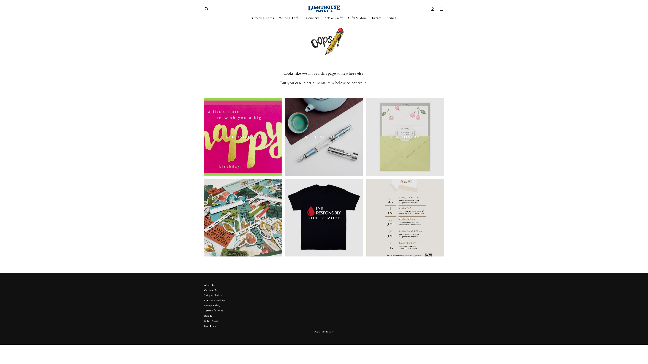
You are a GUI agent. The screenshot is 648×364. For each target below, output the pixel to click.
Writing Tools (289, 18)
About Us (209, 285)
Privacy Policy (212, 305)
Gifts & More (357, 18)
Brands (391, 18)
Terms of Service (213, 310)
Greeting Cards (263, 18)
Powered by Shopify (323, 331)
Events (376, 18)
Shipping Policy (213, 295)
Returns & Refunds (214, 300)
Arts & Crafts (333, 18)
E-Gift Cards (211, 321)
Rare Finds (210, 326)
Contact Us (210, 290)
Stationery (312, 18)
